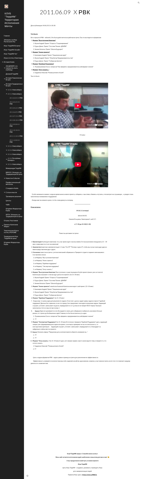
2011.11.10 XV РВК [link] (16, 136)
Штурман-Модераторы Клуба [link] (14, 209)
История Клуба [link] (9, 62)
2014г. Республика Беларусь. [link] (14, 159)
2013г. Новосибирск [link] (15, 150)
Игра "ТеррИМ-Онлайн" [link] (12, 50)
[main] (65, 12)
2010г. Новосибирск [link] (15, 90)
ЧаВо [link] (8, 204)
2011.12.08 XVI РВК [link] (15, 141)
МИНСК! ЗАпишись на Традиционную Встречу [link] (14, 173)
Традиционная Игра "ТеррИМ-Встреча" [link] (11, 237)
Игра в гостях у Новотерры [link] (13, 58)
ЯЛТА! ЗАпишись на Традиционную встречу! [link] (14, 215)
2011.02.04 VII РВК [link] (16, 98)
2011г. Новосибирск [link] (15, 94)
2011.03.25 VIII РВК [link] (15, 103)
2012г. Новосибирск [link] (15, 146)
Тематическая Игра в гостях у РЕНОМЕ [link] (11, 231)
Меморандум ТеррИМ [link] (13, 168)
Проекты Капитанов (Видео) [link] (11, 225)
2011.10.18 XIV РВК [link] (15, 131)
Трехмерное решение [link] (13, 196)
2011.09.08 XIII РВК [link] (15, 125)
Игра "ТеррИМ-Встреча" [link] (12, 46)
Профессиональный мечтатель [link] (13, 183)
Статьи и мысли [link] (11, 192)
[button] (138, 2)
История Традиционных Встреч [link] (14, 85)
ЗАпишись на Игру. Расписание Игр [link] (10, 40)
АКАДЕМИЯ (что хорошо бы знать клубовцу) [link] (12, 68)
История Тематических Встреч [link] (14, 79)
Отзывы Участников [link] (11, 220)
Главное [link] (7, 36)
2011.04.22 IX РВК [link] (16, 108)
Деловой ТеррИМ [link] (12, 74)
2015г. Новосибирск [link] (15, 164)
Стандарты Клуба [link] (12, 188)
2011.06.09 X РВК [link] (16, 112)
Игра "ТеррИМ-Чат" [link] (10, 54)
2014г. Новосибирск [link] (15, 154)
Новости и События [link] (13, 178)
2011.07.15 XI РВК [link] (16, 116)
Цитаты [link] (8, 200)
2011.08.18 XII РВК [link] (16, 120)
